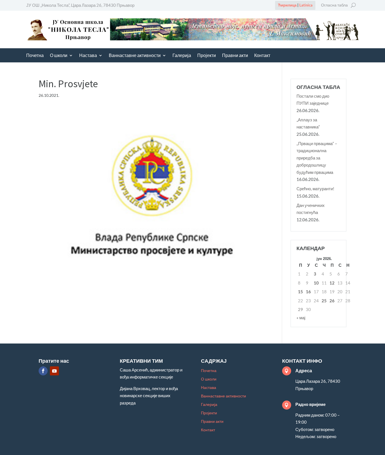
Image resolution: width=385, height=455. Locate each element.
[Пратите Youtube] (54, 370)
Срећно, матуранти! (315, 188)
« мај (301, 317)
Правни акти (235, 55)
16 (308, 291)
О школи (58, 55)
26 (332, 300)
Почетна (35, 55)
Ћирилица (287, 5)
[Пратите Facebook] (43, 370)
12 (332, 282)
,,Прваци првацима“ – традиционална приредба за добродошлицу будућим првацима (317, 158)
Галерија (181, 55)
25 (324, 300)
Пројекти (206, 55)
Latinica (306, 5)
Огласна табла (334, 5)
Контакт (262, 55)
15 (300, 291)
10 (316, 282)
